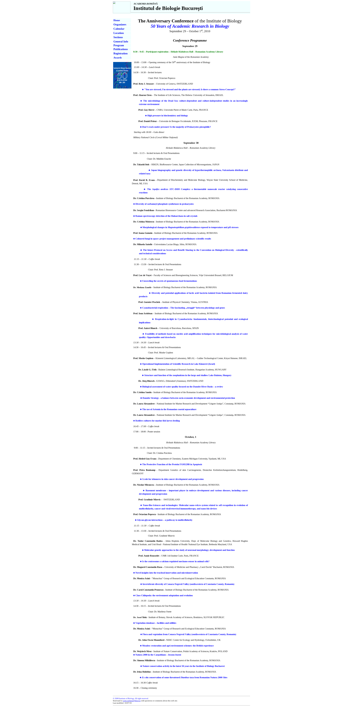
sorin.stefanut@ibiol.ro (132, 701)
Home (116, 20)
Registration (120, 53)
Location (118, 32)
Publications (120, 49)
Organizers (119, 24)
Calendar (118, 28)
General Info (120, 41)
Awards (117, 57)
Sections (118, 37)
